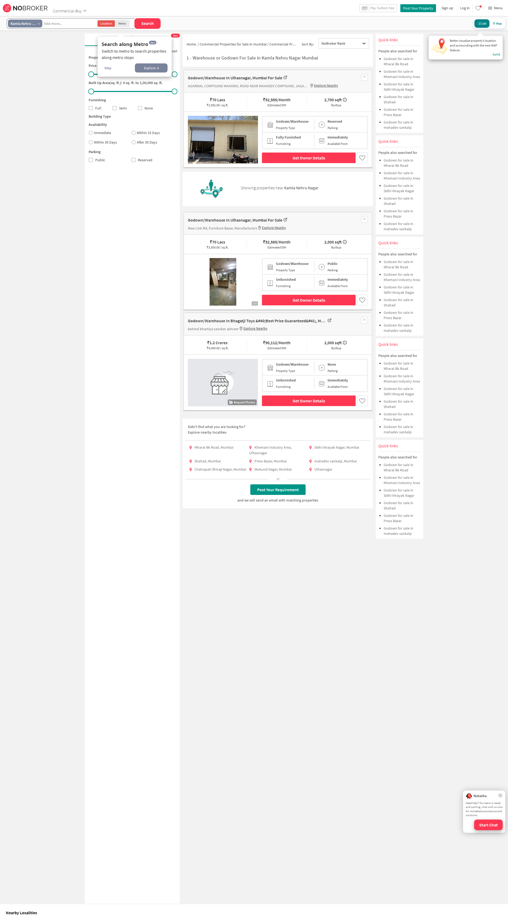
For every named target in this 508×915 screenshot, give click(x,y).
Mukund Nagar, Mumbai (273, 469)
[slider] (91, 74)
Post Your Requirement (278, 489)
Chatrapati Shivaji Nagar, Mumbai (220, 469)
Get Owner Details (309, 157)
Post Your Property (418, 8)
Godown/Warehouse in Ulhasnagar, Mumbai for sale (235, 77)
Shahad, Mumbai (207, 461)
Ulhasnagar (323, 469)
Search (147, 23)
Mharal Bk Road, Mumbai (213, 447)
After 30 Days (147, 142)
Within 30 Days (105, 142)
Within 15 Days (148, 132)
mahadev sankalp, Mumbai (335, 461)
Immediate (102, 132)
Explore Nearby (326, 85)
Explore (150, 68)
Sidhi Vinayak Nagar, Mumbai (336, 447)
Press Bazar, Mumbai (271, 461)
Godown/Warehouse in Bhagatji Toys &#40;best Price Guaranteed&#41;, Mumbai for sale (257, 320)
